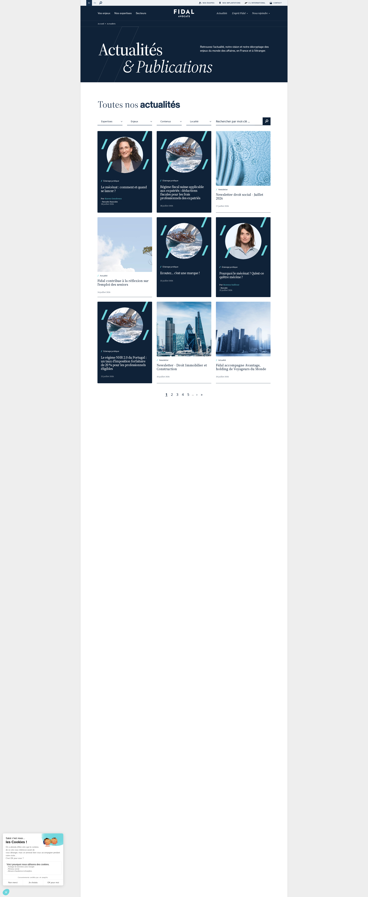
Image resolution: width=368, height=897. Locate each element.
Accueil (101, 24)
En (95, 3)
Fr (89, 3)
